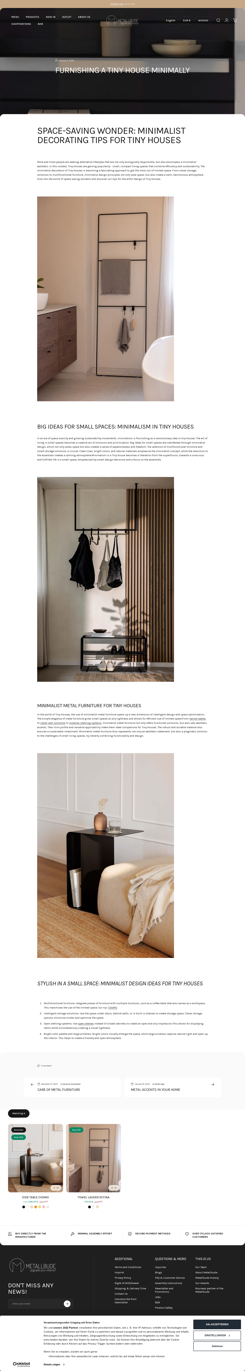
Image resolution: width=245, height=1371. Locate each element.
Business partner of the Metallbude (209, 1290)
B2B (157, 1302)
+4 (47, 1207)
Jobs (158, 1297)
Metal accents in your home (155, 1090)
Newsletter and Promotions (164, 1290)
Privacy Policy (123, 1277)
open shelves (86, 1023)
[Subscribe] (67, 1303)
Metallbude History (207, 1277)
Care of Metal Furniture (59, 1090)
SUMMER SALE (117, 4)
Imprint (119, 1272)
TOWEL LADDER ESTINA (94, 1197)
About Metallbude (206, 1272)
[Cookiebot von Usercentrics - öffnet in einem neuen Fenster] (21, 1364)
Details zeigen (52, 1364)
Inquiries (160, 1267)
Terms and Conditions (128, 1267)
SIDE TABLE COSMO (35, 1197)
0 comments (46, 1066)
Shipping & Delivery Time (130, 1288)
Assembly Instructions (168, 1283)
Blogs (158, 1272)
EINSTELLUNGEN (215, 1335)
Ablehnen (217, 1346)
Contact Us (121, 1293)
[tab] (19, 1113)
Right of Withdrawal (127, 1283)
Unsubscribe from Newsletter (125, 1300)
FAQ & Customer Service (170, 1277)
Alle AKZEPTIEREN (217, 1324)
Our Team (201, 1267)
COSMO (112, 1007)
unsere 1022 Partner (65, 1327)
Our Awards (202, 1283)
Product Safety (163, 1307)
